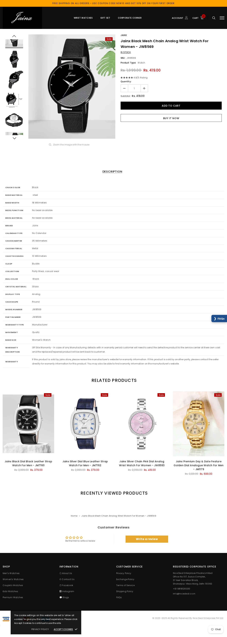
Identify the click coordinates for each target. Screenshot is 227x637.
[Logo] (29, 18)
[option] (71, 86)
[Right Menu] (222, 17)
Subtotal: (126, 96)
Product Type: (128, 62)
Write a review (147, 539)
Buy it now (171, 118)
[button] (219, 318)
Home (74, 515)
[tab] (113, 380)
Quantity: (126, 81)
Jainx (124, 35)
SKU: (123, 57)
